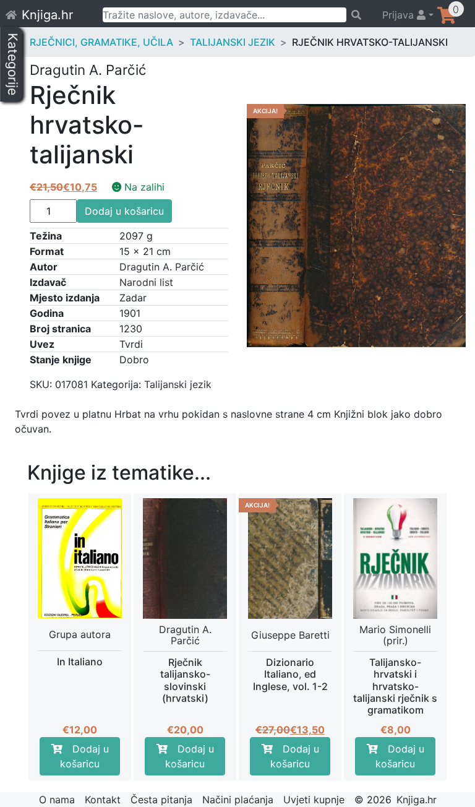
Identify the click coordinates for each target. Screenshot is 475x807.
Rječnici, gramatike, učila (101, 42)
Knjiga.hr (47, 14)
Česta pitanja (161, 799)
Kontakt (103, 799)
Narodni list (146, 282)
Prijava (399, 15)
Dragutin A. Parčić (161, 267)
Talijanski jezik (232, 42)
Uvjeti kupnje (313, 799)
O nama (57, 799)
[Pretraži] (358, 15)
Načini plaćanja (237, 799)
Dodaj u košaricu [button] (84, 756)
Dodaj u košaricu (124, 211)
